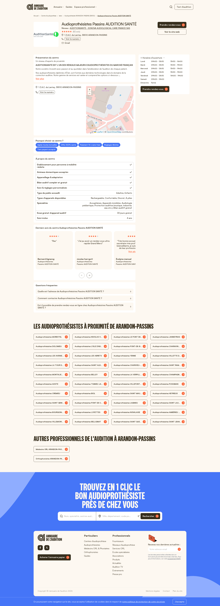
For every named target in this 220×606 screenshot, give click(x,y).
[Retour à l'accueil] (54, 537)
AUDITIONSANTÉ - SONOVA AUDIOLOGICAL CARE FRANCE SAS (100, 28)
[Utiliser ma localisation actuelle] (138, 516)
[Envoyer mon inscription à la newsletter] (179, 549)
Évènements (118, 570)
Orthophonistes (91, 552)
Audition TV (117, 567)
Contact (166, 591)
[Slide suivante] (89, 275)
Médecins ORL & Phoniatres (96, 548)
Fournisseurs (118, 541)
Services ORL (118, 548)
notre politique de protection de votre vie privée (143, 601)
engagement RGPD (174, 559)
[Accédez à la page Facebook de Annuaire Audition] (40, 547)
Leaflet (99, 132)
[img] (71, 31)
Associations (118, 556)
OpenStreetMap (114, 132)
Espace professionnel (84, 7)
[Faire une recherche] (171, 7)
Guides (69, 7)
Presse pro (117, 574)
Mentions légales (153, 591)
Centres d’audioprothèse (95, 541)
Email (67, 43)
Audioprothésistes (92, 545)
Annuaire (58, 7)
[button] (109, 107)
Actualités (116, 563)
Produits (116, 559)
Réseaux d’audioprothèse (123, 545)
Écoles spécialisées (121, 552)
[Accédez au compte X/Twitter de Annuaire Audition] (46, 547)
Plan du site (177, 591)
